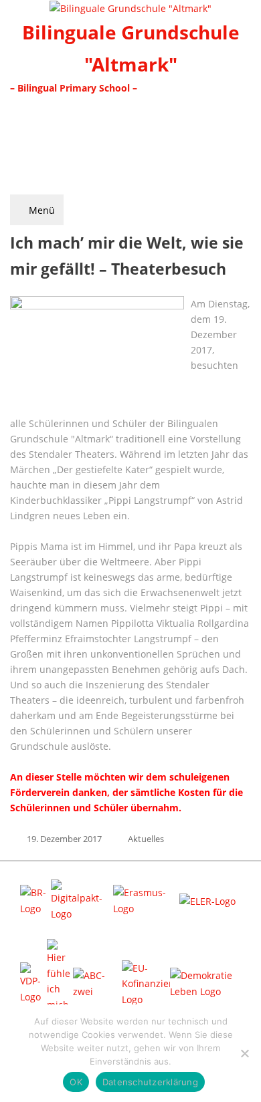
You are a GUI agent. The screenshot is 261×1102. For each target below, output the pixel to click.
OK (76, 1082)
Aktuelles (146, 839)
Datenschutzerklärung (150, 1082)
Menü (40, 210)
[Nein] (244, 1053)
